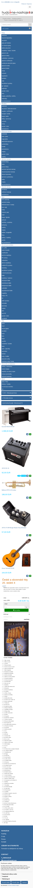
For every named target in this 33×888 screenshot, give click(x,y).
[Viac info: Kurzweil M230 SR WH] (27, 434)
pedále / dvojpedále (7, 232)
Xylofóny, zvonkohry (7, 222)
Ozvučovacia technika (7, 245)
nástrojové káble (6, 280)
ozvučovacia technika (7, 386)
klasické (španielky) (7, 38)
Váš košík (16, 28)
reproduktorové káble (7, 290)
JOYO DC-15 (5, 468)
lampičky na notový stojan (8, 371)
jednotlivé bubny (6, 202)
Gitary (3, 33)
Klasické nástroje (6, 187)
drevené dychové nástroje (8, 172)
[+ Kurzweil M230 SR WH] (30, 434)
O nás (3, 836)
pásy (3, 93)
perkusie (4, 220)
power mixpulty (5, 250)
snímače (4, 73)
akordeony (4, 189)
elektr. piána (5, 136)
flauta (3, 338)
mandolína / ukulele (7, 343)
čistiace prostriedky (7, 374)
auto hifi (4, 313)
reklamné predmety (7, 376)
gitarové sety (5, 53)
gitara (3, 323)
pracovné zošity (6, 359)
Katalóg (3, 833)
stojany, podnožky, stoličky (9, 96)
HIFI (3, 311)
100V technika (5, 300)
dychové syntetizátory (7, 177)
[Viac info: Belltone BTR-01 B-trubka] (27, 498)
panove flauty (5, 166)
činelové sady (5, 212)
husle (3, 333)
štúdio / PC (4, 295)
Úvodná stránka (7, 18)
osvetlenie (4, 318)
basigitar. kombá (6, 113)
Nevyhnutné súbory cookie (9, 874)
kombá (3, 146)
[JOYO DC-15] (16, 452)
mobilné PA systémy (7, 265)
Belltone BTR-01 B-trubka (9, 490)
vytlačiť (4, 586)
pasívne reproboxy (6, 255)
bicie (3, 336)
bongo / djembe (6, 217)
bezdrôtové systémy (7, 83)
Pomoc (3, 839)
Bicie (3, 197)
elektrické (4, 35)
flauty (3, 164)
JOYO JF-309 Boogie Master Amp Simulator (14, 527)
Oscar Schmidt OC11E (8, 568)
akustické (4, 40)
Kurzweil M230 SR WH (8, 426)
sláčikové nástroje (6, 192)
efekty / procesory (6, 118)
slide (3, 81)
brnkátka (4, 78)
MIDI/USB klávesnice (7, 141)
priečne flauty (5, 161)
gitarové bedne (5, 68)
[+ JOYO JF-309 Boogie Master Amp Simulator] (30, 535)
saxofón (4, 341)
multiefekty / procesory (7, 58)
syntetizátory (5, 144)
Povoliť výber (16, 882)
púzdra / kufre (5, 91)
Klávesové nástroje (7, 131)
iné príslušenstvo (6, 101)
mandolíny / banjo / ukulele (8, 50)
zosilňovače (5, 252)
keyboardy (4, 134)
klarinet (3, 353)
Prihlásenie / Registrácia (26, 3)
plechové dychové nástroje (8, 169)
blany (3, 235)
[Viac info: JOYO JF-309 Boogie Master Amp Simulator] (27, 535)
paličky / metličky (6, 237)
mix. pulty (4, 247)
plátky (3, 179)
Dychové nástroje (6, 159)
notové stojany (5, 369)
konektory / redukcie (7, 278)
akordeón (4, 331)
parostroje (4, 305)
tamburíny (4, 225)
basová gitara (5, 328)
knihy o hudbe (5, 356)
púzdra (3, 240)
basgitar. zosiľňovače (7, 111)
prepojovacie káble (6, 285)
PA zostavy (5, 257)
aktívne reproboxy (6, 262)
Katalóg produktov (16, 18)
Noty (3, 321)
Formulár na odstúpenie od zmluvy (12, 848)
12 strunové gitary (6, 45)
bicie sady (4, 207)
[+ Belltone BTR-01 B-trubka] (30, 498)
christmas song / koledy (8, 361)
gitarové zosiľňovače (7, 60)
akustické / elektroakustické (9, 108)
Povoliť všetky (6, 882)
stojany (3, 151)
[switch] (1, 873)
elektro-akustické (6, 48)
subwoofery (5, 260)
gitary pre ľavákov (6, 43)
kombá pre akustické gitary (9, 63)
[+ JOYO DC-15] (30, 476)
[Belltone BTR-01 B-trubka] (16, 483)
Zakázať (24, 882)
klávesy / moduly (6, 384)
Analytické (5, 876)
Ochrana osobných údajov (13, 885)
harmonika (4, 351)
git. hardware (5, 86)
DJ (2, 298)
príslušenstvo (5, 129)
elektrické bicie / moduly (8, 204)
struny (3, 70)
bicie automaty (5, 199)
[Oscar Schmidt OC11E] (16, 552)
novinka (23, 475)
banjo (3, 346)
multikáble (4, 288)
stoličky (4, 156)
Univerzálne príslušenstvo (8, 364)
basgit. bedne (5, 116)
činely (3, 209)
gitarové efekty (5, 55)
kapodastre (4, 76)
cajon (3, 214)
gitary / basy (5, 381)
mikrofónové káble (6, 283)
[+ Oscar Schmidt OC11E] (30, 576)
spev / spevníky (6, 348)
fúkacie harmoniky (6, 174)
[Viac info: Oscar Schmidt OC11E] (27, 576)
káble (3, 275)
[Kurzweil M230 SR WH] (16, 416)
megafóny (4, 293)
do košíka (17, 610)
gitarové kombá (6, 65)
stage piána (5, 139)
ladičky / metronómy (7, 366)
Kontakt (3, 842)
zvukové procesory (6, 273)
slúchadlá (4, 303)
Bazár (3, 379)
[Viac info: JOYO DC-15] (27, 476)
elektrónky (4, 98)
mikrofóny (4, 268)
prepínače (4, 88)
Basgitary (4, 103)
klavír (3, 326)
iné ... (3, 389)
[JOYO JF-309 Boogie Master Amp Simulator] (16, 513)
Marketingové (6, 879)
